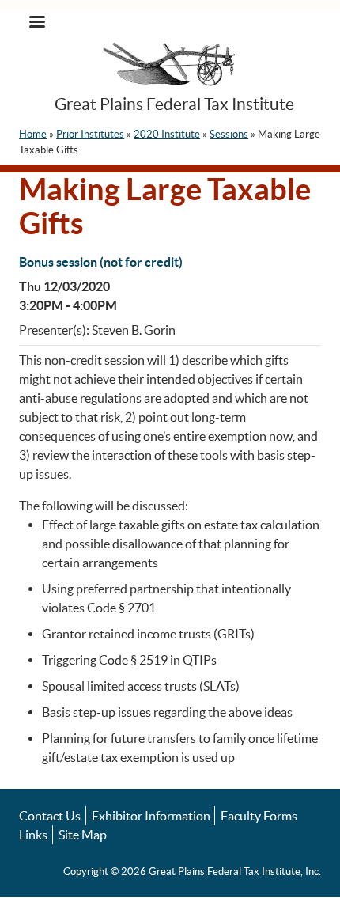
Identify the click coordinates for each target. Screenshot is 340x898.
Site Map (83, 835)
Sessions (229, 134)
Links (33, 835)
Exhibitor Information (151, 816)
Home (33, 134)
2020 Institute (167, 134)
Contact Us (50, 816)
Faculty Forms (259, 816)
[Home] (170, 67)
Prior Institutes (90, 134)
